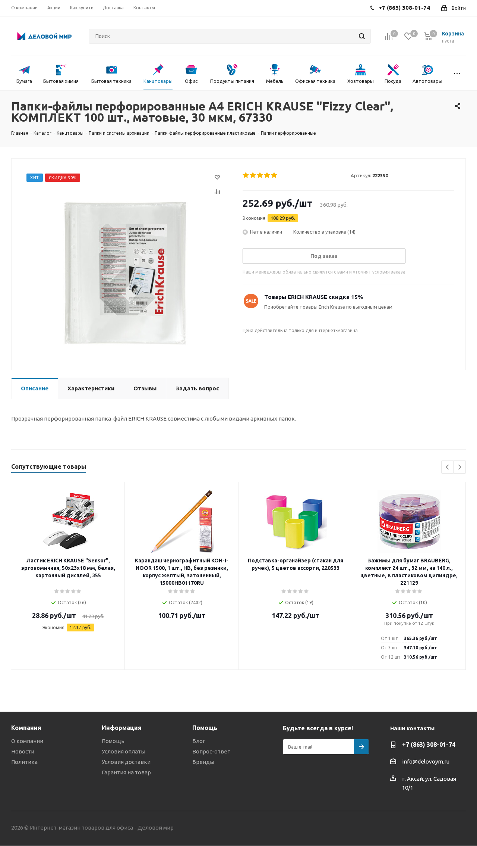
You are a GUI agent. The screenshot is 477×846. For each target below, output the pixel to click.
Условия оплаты (123, 751)
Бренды (203, 762)
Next (460, 467)
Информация (122, 727)
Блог (198, 741)
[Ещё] (457, 73)
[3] (260, 175)
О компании (27, 741)
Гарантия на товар (126, 772)
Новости (22, 751)
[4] (267, 175)
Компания (26, 727)
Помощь (113, 741)
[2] (253, 175)
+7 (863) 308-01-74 (428, 744)
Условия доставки (126, 762)
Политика (24, 762)
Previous (448, 467)
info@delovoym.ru (425, 761)
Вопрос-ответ (211, 751)
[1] (246, 175)
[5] (274, 175)
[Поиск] (362, 36)
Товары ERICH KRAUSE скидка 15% (313, 297)
